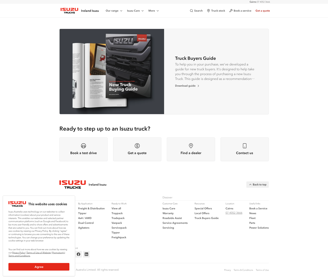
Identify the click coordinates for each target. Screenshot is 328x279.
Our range (112, 10)
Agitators (83, 227)
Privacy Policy (18, 252)
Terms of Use (262, 270)
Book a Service (258, 208)
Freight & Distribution (91, 208)
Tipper (82, 213)
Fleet (252, 218)
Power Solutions (259, 227)
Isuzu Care (133, 10)
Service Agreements (175, 222)
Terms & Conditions (243, 270)
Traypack (117, 213)
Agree (39, 267)
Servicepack (119, 227)
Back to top (260, 184)
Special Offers (203, 208)
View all (116, 208)
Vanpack (117, 222)
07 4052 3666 (260, 1)
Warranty (168, 213)
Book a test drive (83, 153)
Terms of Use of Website (39, 252)
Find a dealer (191, 153)
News (252, 213)
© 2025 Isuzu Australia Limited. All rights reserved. (89, 269)
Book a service (242, 10)
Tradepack (118, 218)
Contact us (244, 153)
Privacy (227, 270)
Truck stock (218, 10)
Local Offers (202, 213)
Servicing (168, 227)
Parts (252, 222)
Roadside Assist (172, 218)
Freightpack (119, 237)
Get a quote (263, 10)
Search (198, 10)
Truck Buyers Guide (195, 58)
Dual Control (86, 222)
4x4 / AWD (85, 218)
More (151, 10)
